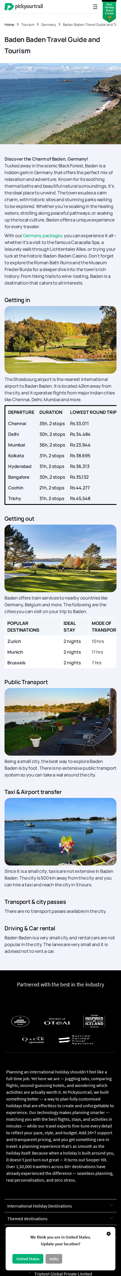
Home (9, 25)
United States (27, 1258)
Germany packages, (43, 235)
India (54, 1258)
